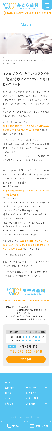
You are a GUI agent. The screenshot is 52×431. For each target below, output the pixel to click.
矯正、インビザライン (22, 265)
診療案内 (30, 403)
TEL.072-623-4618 (26, 351)
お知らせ (9, 403)
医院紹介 (9, 388)
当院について (32, 387)
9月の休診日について (15, 272)
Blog (41, 261)
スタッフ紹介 (32, 398)
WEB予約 (26, 359)
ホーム (5, 57)
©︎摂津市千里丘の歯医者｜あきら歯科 (26, 417)
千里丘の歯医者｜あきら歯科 (17, 255)
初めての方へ (32, 393)
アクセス (9, 398)
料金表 (8, 393)
